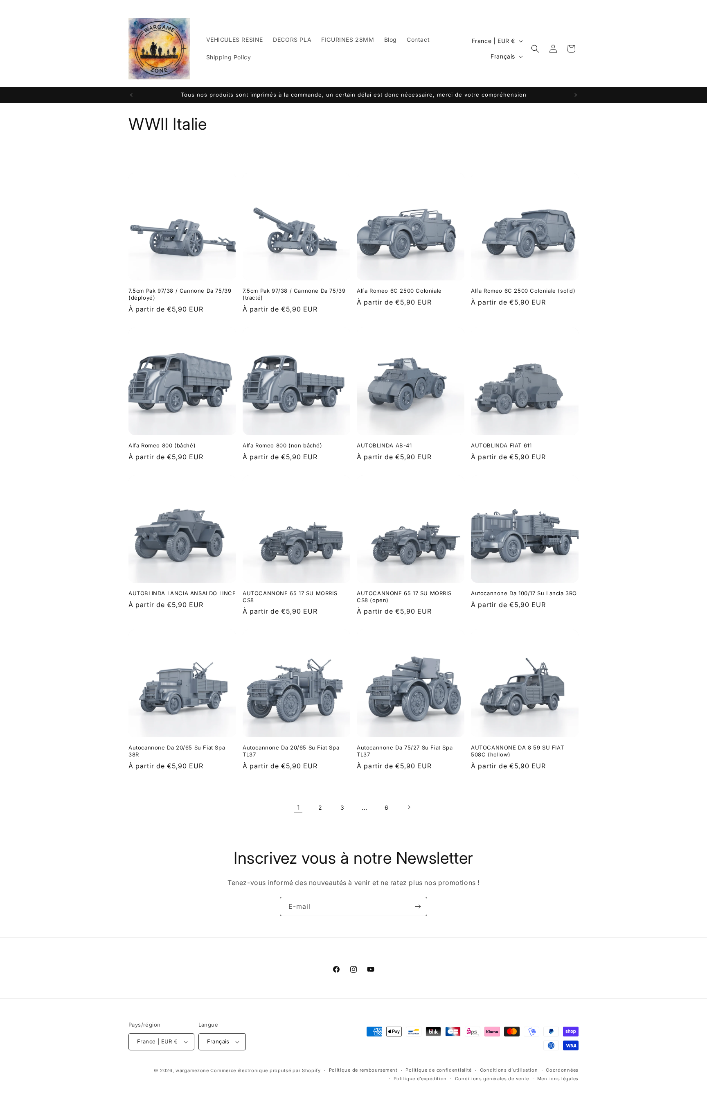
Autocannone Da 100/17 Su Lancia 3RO (524, 593)
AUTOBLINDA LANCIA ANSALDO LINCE (182, 593)
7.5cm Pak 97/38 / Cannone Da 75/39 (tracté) (294, 294)
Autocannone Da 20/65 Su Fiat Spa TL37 (291, 751)
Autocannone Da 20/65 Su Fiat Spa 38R (176, 751)
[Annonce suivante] (576, 95)
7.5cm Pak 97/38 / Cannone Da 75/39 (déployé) (179, 294)
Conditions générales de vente (492, 1078)
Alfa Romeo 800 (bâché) (162, 445)
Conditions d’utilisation (509, 1070)
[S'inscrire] (418, 906)
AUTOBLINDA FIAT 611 (501, 445)
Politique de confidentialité (438, 1070)
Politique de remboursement (363, 1070)
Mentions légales (558, 1078)
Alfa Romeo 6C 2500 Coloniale (399, 290)
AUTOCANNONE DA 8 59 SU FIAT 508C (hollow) (517, 751)
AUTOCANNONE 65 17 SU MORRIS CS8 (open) (404, 596)
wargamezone (192, 1070)
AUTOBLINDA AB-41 (384, 445)
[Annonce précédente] (131, 95)
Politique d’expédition (420, 1078)
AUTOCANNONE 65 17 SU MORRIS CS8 (290, 596)
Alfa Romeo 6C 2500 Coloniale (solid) (523, 290)
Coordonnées (562, 1070)
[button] (535, 49)
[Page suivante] (409, 807)
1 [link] (298, 807)
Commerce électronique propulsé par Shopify (265, 1070)
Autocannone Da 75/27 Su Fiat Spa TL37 (405, 751)
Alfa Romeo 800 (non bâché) (282, 445)
